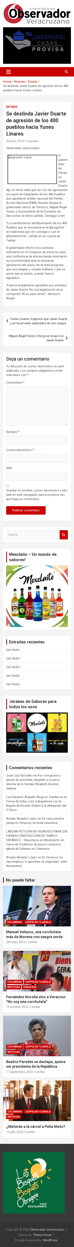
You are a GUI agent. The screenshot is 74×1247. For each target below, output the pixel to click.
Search (64, 534)
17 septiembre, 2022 (19, 1071)
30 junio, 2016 (15, 141)
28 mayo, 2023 (15, 942)
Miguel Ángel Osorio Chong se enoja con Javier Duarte (36, 338)
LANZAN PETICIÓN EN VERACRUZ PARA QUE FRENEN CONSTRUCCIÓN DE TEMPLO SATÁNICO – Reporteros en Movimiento (37, 836)
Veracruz (30, 987)
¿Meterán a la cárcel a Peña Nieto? (35, 1126)
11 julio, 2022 (14, 1132)
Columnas (14, 922)
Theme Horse (42, 1235)
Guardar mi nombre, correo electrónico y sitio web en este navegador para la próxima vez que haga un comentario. (37, 495)
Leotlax (32, 942)
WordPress (50, 1240)
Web (9, 468)
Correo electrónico (20, 450)
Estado (11, 106)
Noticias (13, 987)
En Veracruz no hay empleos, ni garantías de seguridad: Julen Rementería (36, 861)
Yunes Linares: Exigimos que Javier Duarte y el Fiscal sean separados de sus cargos (38, 321)
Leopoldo (32, 141)
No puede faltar (20, 880)
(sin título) (13, 650)
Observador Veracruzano (47, 1229)
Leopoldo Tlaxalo (38, 922)
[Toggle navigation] (8, 72)
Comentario (15, 382)
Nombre (12, 432)
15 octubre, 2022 (17, 1006)
